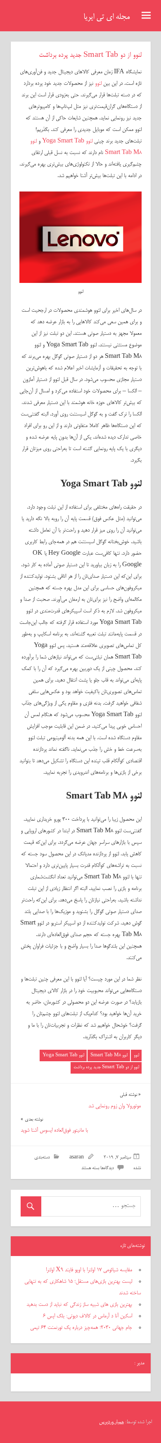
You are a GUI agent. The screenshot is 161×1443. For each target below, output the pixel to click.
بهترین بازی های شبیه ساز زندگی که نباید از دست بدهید (79, 1304)
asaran (76, 1157)
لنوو (98, 83)
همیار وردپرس (111, 1422)
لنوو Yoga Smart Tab (67, 141)
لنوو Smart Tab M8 (109, 1055)
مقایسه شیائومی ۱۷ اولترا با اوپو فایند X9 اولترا (89, 1270)
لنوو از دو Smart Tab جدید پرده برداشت (106, 1067)
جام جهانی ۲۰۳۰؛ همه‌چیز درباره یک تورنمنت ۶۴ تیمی (81, 1327)
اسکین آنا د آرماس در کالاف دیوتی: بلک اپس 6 (87, 1316)
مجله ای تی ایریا (106, 17)
